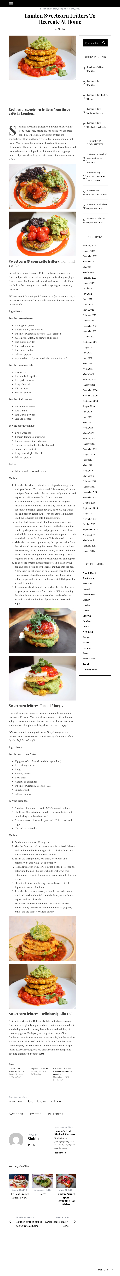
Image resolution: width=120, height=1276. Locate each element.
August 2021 (89, 347)
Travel (86, 664)
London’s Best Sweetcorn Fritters (16, 1070)
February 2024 (89, 245)
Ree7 (43, 1194)
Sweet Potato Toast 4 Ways (56, 1222)
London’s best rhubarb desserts (64, 1132)
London (87, 621)
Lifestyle (87, 615)
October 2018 (89, 502)
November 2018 (90, 497)
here (41, 1053)
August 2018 (89, 513)
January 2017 (89, 550)
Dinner (86, 599)
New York (88, 631)
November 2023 (90, 261)
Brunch (53, 9)
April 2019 (88, 470)
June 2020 (87, 416)
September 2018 (90, 507)
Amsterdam (88, 578)
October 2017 (89, 524)
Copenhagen (89, 594)
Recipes (62, 9)
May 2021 (87, 363)
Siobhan (61, 29)
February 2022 (89, 315)
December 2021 (90, 325)
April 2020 (88, 427)
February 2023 (89, 277)
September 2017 (90, 529)
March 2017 (88, 540)
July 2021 (87, 352)
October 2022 (89, 288)
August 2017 (89, 534)
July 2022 (87, 293)
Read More (60, 1153)
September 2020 (90, 400)
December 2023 (90, 256)
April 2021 (88, 368)
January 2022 (89, 320)
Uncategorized (90, 669)
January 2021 (89, 384)
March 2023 (88, 272)
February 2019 (89, 481)
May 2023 (87, 266)
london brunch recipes (20, 1101)
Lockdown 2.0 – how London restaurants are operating (62, 1071)
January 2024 (89, 250)
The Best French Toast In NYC (19, 1195)
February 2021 (89, 379)
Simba (91, 190)
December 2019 (90, 449)
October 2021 (89, 336)
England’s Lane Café (39, 1068)
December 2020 (90, 390)
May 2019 (87, 465)
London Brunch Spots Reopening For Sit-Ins (65, 1199)
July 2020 (87, 411)
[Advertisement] (62, 95)
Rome (86, 653)
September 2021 (90, 341)
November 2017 (90, 518)
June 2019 (87, 459)
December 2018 (90, 491)
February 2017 (89, 545)
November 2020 (90, 395)
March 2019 (88, 475)
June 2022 (87, 299)
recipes (37, 1101)
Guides (86, 605)
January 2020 (89, 443)
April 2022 (88, 304)
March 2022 (88, 309)
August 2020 (89, 406)
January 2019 (89, 486)
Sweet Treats (89, 658)
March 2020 (88, 432)
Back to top (103, 1270)
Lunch (86, 626)
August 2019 (89, 454)
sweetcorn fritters (52, 1101)
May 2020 (87, 422)
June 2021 (87, 357)
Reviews (87, 642)
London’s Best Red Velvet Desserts (97, 158)
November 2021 (90, 331)
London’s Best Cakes (97, 194)
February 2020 (89, 438)
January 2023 (89, 282)
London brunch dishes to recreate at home (29, 1222)
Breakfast (44, 9)
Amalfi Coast (89, 572)
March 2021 (88, 374)
